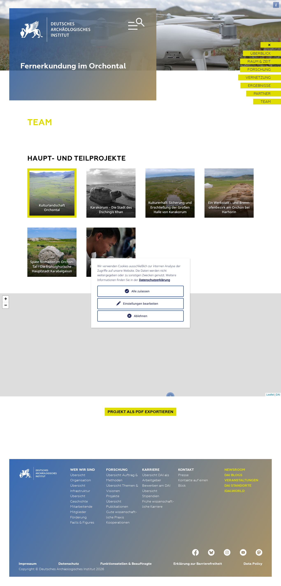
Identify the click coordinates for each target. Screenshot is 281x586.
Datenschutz (68, 564)
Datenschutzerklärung (154, 280)
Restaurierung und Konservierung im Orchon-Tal (111, 268)
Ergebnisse (259, 85)
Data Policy (253, 564)
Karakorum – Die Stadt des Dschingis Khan (111, 209)
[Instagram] (227, 552)
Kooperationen (118, 522)
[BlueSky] (211, 552)
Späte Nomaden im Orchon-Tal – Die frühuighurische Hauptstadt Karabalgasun (52, 266)
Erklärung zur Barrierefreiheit (197, 564)
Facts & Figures (82, 522)
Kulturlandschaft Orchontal (52, 207)
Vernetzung (258, 77)
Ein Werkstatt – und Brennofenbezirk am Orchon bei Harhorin (229, 207)
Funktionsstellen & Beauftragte (126, 564)
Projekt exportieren (140, 411)
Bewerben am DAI (156, 485)
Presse (183, 475)
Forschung (259, 69)
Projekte (112, 496)
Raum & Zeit (259, 61)
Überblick (260, 53)
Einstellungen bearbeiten (140, 303)
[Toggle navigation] (125, 29)
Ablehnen (140, 316)
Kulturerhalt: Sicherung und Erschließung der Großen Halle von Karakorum (170, 207)
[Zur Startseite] (38, 473)
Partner (262, 93)
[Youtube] (243, 552)
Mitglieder (78, 512)
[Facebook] (195, 552)
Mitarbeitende (81, 506)
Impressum (28, 564)
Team (266, 101)
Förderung (78, 517)
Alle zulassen (140, 291)
